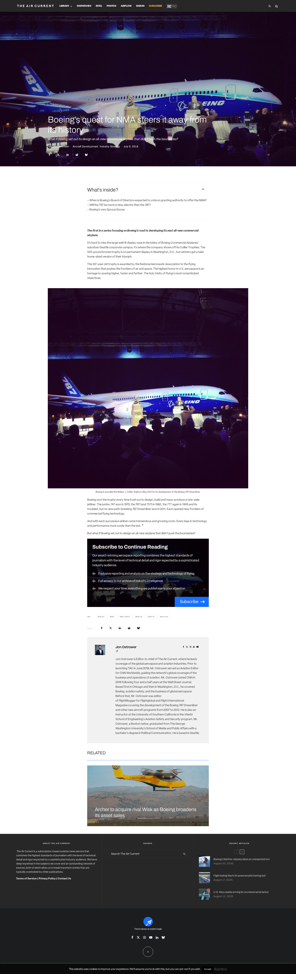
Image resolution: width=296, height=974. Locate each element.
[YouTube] (150, 937)
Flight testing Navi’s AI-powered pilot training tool (239, 875)
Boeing (101, 617)
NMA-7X (152, 617)
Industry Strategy (110, 146)
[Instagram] (144, 937)
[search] (184, 854)
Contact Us (64, 878)
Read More (220, 969)
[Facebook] (132, 937)
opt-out (183, 969)
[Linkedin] (157, 937)
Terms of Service (26, 878)
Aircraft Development (85, 146)
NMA (112, 617)
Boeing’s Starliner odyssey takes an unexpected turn (241, 859)
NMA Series (125, 617)
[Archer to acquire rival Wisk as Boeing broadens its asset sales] (148, 795)
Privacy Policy (47, 878)
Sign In (140, 6)
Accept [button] (207, 969)
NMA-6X (139, 617)
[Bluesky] (163, 937)
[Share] (49, 154)
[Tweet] (58, 154)
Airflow (126, 6)
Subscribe (155, 6)
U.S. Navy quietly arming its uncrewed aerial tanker (241, 892)
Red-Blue (164, 617)
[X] (138, 937)
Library (64, 6)
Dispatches (84, 6)
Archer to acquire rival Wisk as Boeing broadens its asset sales (145, 812)
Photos (111, 6)
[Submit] (77, 154)
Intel (99, 6)
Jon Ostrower (61, 146)
